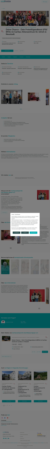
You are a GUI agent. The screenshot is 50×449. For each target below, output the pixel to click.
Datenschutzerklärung (22, 227)
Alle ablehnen (16, 232)
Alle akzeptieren (33, 232)
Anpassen (25, 232)
